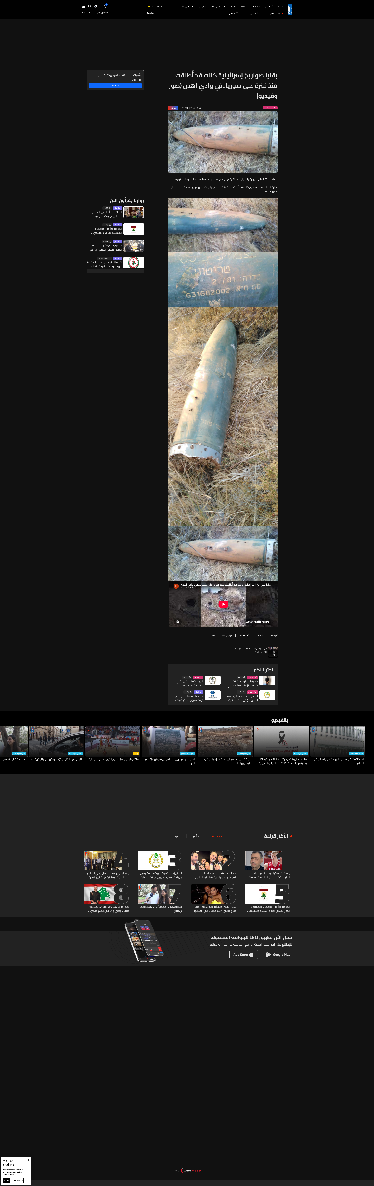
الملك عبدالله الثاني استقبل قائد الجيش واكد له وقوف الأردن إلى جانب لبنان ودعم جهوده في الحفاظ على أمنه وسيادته (106, 214)
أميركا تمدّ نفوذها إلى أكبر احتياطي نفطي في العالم (339, 761)
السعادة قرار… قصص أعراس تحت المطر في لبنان (161, 909)
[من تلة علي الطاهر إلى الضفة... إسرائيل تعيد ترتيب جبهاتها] (225, 745)
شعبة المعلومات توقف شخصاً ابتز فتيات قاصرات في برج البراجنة (243, 683)
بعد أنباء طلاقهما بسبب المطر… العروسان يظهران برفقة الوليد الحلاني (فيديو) (215, 875)
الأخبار (280, 6)
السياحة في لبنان (218, 6)
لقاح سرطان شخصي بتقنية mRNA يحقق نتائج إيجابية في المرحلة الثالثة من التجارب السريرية (283, 761)
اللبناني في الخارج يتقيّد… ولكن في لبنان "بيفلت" (56, 759)
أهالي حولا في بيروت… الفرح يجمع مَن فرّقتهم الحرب (170, 761)
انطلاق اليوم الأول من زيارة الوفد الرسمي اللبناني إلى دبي (105, 248)
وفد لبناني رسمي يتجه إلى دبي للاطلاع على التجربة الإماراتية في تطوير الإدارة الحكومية (108, 875)
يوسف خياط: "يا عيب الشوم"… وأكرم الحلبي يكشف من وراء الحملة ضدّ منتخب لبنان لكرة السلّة (268, 875)
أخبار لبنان (202, 6)
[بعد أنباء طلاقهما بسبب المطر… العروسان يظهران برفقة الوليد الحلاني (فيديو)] (213, 865)
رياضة (243, 6)
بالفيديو (279, 720)
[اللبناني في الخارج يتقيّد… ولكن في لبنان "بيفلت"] (56, 745)
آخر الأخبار (269, 6)
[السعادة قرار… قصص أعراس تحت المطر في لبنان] (160, 898)
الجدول (253, 13)
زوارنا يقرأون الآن (127, 200)
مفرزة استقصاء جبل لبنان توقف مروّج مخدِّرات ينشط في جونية (188, 698)
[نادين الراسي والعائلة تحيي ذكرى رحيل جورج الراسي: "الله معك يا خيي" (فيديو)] (213, 898)
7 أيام (196, 836)
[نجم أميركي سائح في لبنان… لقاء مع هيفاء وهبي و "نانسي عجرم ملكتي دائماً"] (106, 898)
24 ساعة (217, 836)
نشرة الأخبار (255, 6)
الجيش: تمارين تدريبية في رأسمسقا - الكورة (189, 683)
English (150, 13)
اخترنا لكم (263, 669)
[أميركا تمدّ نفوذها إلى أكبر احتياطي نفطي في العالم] (337, 745)
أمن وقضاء (252, 677)
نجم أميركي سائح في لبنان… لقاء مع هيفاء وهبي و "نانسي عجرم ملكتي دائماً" (109, 909)
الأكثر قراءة (276, 836)
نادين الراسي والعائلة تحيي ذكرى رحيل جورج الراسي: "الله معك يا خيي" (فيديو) (215, 909)
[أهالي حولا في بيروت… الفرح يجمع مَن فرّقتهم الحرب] (169, 745)
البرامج (232, 13)
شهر (177, 836)
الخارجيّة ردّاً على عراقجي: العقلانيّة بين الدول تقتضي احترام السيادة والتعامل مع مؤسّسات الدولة (107, 231)
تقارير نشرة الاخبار (356, 753)
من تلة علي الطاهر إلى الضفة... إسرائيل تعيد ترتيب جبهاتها (227, 761)
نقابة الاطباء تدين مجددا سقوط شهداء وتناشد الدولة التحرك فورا (104, 264)
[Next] (3, 745)
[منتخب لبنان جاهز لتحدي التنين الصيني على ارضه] (112, 745)
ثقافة (233, 6)
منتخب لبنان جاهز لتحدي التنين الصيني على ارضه (113, 759)
